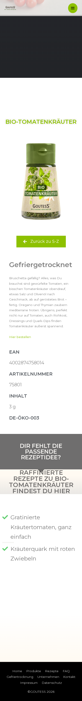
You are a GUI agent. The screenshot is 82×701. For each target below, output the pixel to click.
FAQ (66, 671)
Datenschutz (52, 683)
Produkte (33, 671)
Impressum (29, 683)
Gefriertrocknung (20, 677)
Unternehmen (48, 677)
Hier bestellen (20, 337)
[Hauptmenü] (73, 8)
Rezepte (52, 671)
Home (17, 671)
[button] (41, 241)
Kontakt (69, 677)
